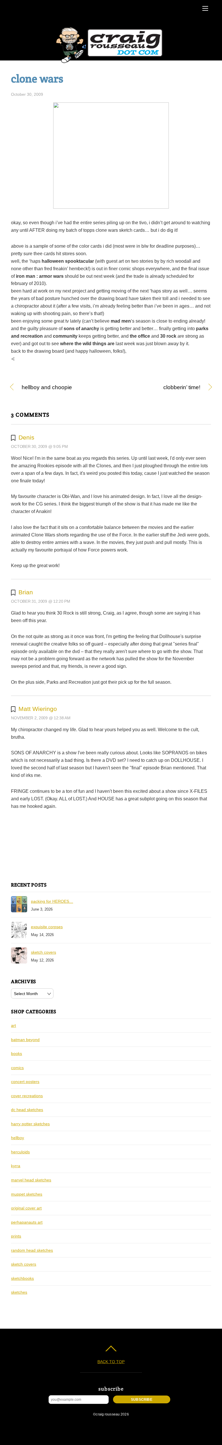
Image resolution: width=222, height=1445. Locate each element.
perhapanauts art (26, 1222)
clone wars (37, 78)
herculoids (20, 1152)
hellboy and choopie (47, 387)
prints (16, 1236)
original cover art (26, 1208)
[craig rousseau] (110, 63)
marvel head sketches (31, 1180)
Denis (26, 437)
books (16, 1053)
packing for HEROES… (52, 901)
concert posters (25, 1081)
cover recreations (27, 1095)
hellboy (17, 1137)
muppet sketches (26, 1194)
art (13, 1025)
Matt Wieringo (37, 708)
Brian (25, 592)
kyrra (15, 1165)
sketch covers (43, 952)
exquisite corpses (47, 926)
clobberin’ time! (158, 387)
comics (17, 1067)
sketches (19, 1292)
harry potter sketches (30, 1124)
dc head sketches (27, 1109)
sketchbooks (22, 1278)
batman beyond (25, 1039)
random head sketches (32, 1250)
